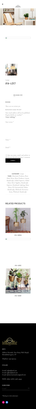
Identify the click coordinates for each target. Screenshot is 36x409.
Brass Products (19, 178)
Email (7, 147)
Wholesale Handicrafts (20, 192)
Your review (9, 122)
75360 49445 (18, 379)
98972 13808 (10, 379)
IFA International (17, 187)
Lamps (7, 80)
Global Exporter (19, 181)
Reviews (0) (18, 95)
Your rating (10, 117)
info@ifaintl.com (12, 371)
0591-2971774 (12, 359)
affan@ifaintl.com (12, 373)
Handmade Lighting (19, 185)
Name (7, 140)
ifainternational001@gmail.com (16, 375)
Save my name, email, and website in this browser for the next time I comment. (17, 156)
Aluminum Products (18, 176)
